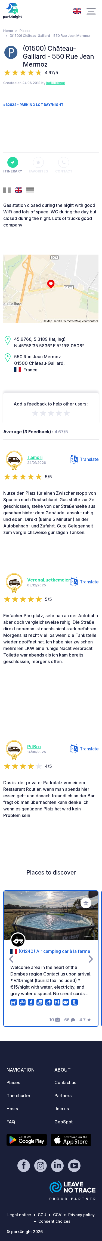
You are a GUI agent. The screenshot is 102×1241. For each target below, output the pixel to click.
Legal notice (19, 1214)
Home (8, 31)
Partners (63, 1095)
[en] (77, 10)
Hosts (12, 1108)
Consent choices (54, 1221)
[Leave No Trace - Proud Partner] (73, 1190)
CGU (42, 1214)
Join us (61, 1108)
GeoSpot (63, 1121)
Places (25, 31)
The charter (18, 1095)
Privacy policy (81, 1214)
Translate (89, 459)
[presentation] (11, 958)
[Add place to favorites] (86, 902)
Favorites (38, 171)
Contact (63, 171)
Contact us (65, 1082)
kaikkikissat (55, 83)
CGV (57, 1214)
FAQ (11, 1121)
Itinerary (12, 171)
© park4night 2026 (25, 1231)
